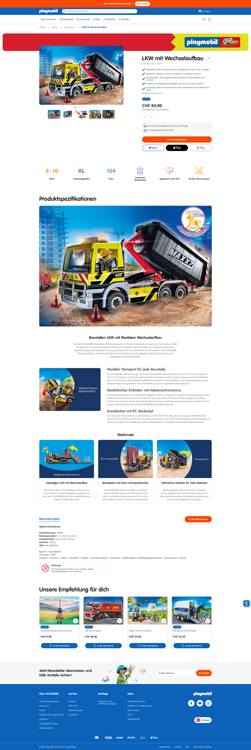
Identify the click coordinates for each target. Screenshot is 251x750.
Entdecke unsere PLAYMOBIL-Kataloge (107, 702)
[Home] (48, 11)
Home (42, 27)
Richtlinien (44, 719)
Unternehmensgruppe (49, 701)
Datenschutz (164, 747)
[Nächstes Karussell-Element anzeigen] (116, 75)
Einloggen (206, 11)
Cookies (178, 747)
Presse (42, 710)
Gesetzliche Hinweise (202, 747)
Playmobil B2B (133, 719)
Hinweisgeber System (48, 723)
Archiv (130, 714)
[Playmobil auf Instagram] (208, 703)
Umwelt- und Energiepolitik (51, 714)
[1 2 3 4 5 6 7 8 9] (177, 117)
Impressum (44, 706)
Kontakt (72, 701)
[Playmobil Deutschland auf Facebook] (191, 703)
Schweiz (205, 720)
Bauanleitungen (49, 519)
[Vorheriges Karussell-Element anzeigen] (46, 75)
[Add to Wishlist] (209, 58)
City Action (69, 27)
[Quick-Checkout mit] (153, 148)
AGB (187, 747)
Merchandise (133, 710)
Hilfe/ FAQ (73, 706)
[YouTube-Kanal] (200, 703)
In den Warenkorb (176, 139)
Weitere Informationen (152, 93)
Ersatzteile (73, 714)
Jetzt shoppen (143, 4)
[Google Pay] (201, 148)
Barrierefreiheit (46, 728)
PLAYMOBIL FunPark (136, 701)
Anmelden (204, 673)
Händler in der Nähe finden (139, 706)
